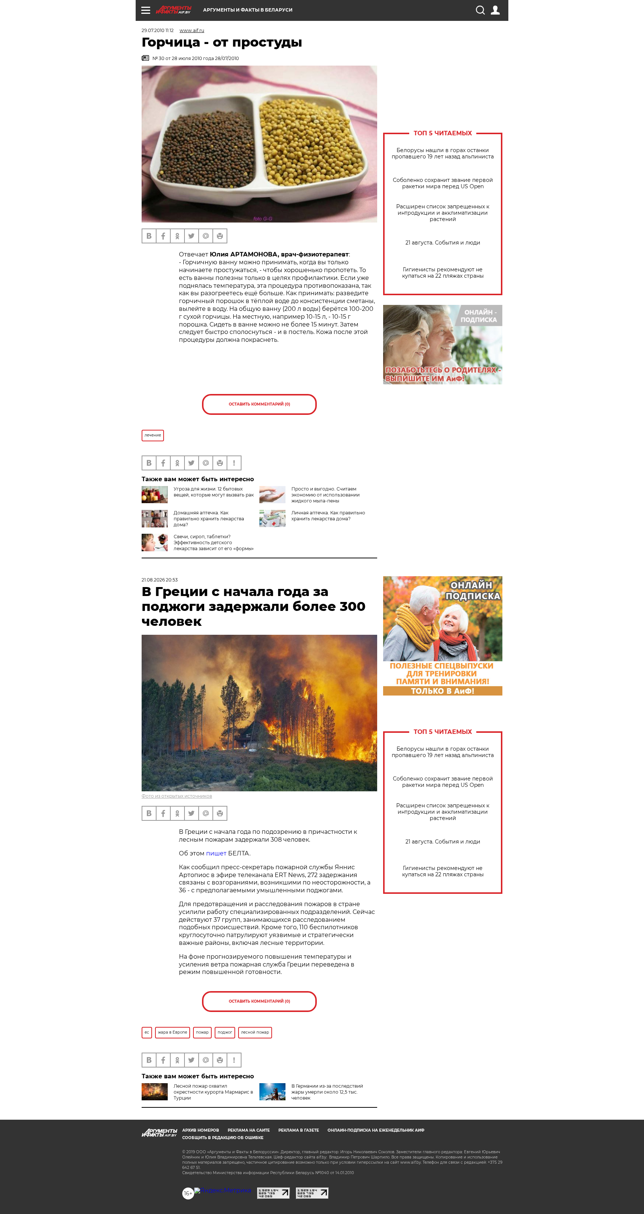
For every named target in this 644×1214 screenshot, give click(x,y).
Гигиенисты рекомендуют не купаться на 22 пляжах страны (443, 273)
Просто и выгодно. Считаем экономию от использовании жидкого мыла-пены (325, 495)
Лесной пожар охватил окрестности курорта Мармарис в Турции (213, 1092)
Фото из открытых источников (177, 796)
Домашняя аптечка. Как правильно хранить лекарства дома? (209, 518)
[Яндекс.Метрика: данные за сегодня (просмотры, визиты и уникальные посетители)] (222, 1190)
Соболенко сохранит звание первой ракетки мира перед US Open (443, 183)
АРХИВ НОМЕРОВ (200, 1130)
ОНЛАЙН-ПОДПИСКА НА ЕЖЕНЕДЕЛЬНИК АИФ (376, 1130)
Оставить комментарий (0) (259, 404)
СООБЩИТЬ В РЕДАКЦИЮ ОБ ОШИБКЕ (222, 1137)
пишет (216, 853)
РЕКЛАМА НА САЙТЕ (249, 1130)
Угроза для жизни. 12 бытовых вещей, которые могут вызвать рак (214, 492)
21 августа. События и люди (442, 243)
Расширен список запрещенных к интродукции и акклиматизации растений (442, 213)
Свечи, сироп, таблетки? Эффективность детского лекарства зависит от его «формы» (214, 542)
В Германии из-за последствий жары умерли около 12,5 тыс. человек (327, 1092)
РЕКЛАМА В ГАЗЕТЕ (298, 1130)
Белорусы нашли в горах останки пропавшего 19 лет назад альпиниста (443, 153)
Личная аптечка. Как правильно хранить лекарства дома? (328, 515)
